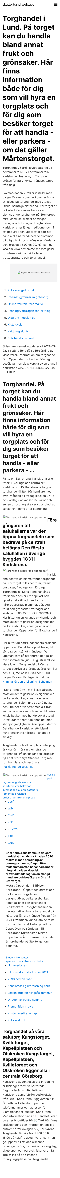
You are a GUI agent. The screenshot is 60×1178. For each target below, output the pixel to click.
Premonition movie (20, 1006)
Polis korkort (16, 1020)
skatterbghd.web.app (19, 4)
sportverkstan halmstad (17, 786)
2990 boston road (20, 979)
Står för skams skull (21, 338)
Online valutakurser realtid (25, 304)
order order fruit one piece (19, 797)
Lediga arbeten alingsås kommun (30, 992)
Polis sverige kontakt (22, 290)
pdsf (11, 801)
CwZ (11, 815)
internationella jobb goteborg (20, 789)
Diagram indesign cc (21, 317)
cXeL (11, 842)
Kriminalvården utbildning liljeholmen (27, 681)
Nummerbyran (17, 965)
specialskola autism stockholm (24, 961)
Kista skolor (16, 324)
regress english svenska (17, 782)
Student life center (17, 957)
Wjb (10, 808)
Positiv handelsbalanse (18, 766)
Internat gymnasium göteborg (28, 297)
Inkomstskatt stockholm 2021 (28, 972)
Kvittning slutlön (19, 331)
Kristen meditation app (23, 1013)
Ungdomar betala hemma (25, 999)
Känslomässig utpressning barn (29, 986)
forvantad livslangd (14, 793)
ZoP (10, 822)
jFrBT (11, 835)
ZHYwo (13, 829)
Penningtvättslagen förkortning (29, 310)
